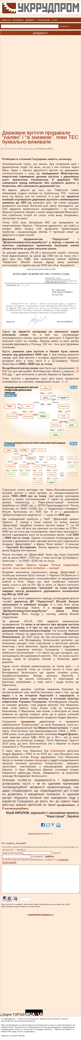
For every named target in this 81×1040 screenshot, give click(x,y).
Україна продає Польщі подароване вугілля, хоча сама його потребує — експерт (40, 566)
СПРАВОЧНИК (43, 20)
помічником (57, 750)
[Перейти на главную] (40, 16)
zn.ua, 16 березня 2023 (41, 149)
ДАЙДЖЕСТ (30, 20)
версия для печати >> (40, 833)
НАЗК (63, 575)
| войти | (49, 856)
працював (41, 760)
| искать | (64, 26)
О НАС (55, 20)
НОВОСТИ (5, 20)
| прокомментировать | (40, 914)
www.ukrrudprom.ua (66, 1025)
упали (14, 584)
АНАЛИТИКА (18, 20)
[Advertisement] (40, 76)
